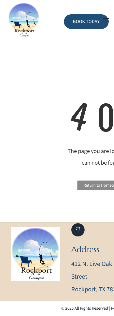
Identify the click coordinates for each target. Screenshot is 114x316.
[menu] (106, 18)
